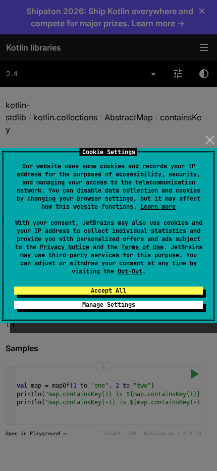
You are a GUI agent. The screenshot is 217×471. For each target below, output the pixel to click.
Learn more (158, 207)
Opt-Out (130, 271)
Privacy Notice (64, 247)
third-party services (83, 255)
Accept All (108, 291)
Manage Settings (108, 305)
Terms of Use (142, 247)
